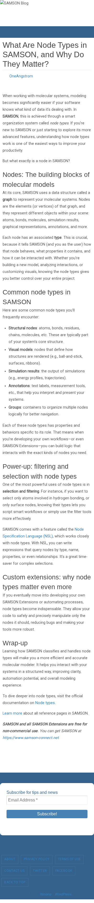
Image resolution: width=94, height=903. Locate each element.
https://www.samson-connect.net (31, 736)
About (9, 858)
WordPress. (63, 893)
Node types (45, 701)
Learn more (12, 712)
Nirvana (45, 893)
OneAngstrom (21, 75)
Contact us (14, 869)
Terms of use (69, 858)
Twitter (40, 869)
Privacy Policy (37, 858)
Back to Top (15, 881)
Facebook (63, 869)
